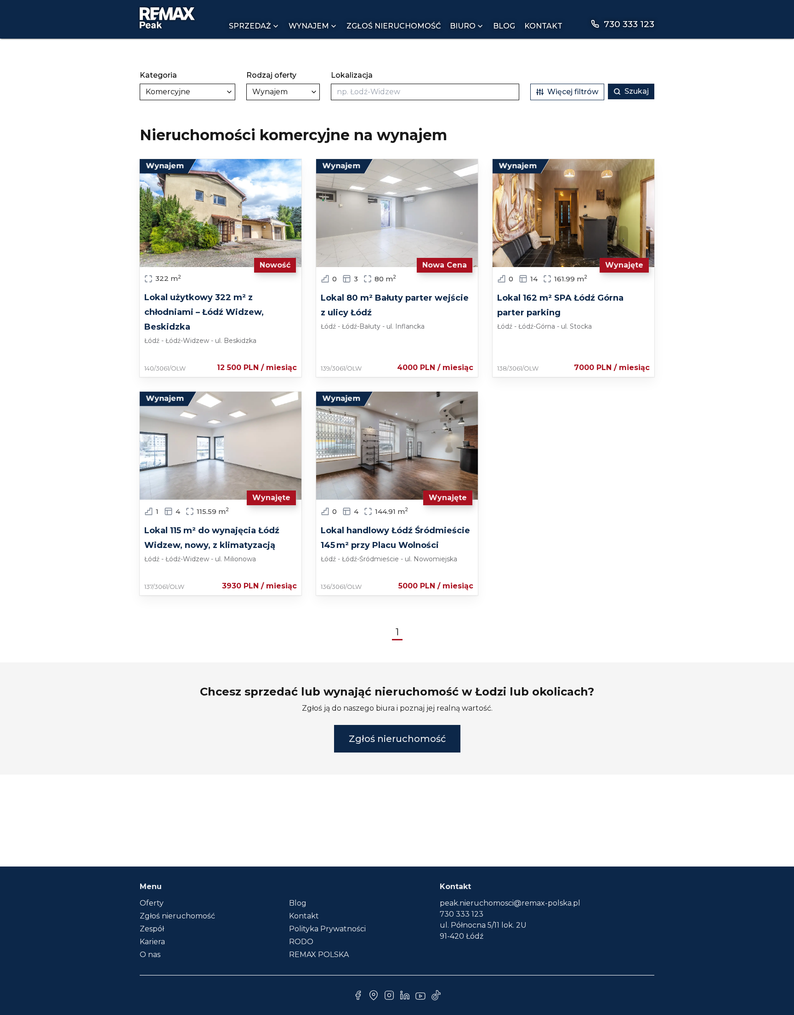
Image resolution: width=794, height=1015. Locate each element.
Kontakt (543, 26)
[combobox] (425, 92)
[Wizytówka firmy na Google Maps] (374, 995)
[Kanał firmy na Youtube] (420, 995)
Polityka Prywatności (327, 928)
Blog (504, 26)
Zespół (152, 928)
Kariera (152, 941)
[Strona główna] (167, 18)
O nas (150, 954)
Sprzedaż (250, 26)
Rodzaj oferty (271, 75)
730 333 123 (461, 914)
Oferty (152, 903)
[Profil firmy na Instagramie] (389, 995)
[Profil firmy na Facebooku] (358, 995)
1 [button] (397, 632)
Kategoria (158, 75)
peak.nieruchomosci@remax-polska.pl (510, 903)
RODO (301, 941)
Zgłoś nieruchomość (393, 26)
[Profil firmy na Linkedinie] (405, 995)
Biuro (463, 26)
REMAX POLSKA (319, 954)
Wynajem (309, 26)
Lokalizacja (352, 75)
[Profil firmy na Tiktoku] (436, 995)
